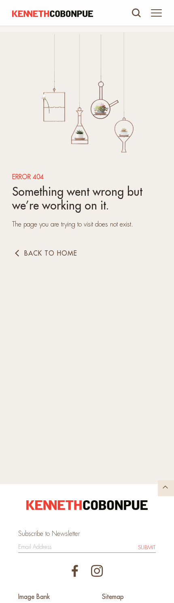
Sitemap (113, 597)
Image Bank (34, 597)
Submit (147, 547)
